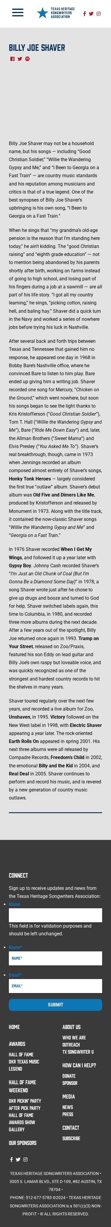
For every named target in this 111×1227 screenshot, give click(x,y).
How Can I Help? (79, 1065)
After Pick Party (25, 1108)
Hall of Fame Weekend (22, 1086)
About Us (71, 1026)
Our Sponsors (22, 1142)
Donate (68, 1076)
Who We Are (74, 1037)
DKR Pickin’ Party (25, 1101)
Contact (70, 1127)
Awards (17, 1043)
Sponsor (70, 1083)
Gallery (17, 1129)
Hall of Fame (21, 1054)
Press (67, 1114)
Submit (55, 1005)
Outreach (71, 1044)
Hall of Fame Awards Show (22, 1118)
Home (14, 1026)
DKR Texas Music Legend (24, 1065)
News (67, 1107)
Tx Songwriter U (78, 1052)
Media (68, 1096)
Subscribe (71, 1138)
